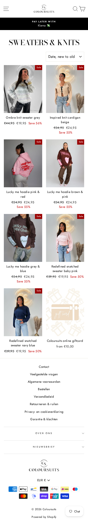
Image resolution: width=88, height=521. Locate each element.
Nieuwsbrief (44, 446)
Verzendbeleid (44, 396)
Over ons (44, 433)
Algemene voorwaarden (44, 381)
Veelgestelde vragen (44, 374)
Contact (44, 366)
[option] (44, 24)
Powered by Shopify (44, 517)
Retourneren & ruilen (44, 404)
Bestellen (44, 389)
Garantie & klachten (44, 419)
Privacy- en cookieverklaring (44, 411)
